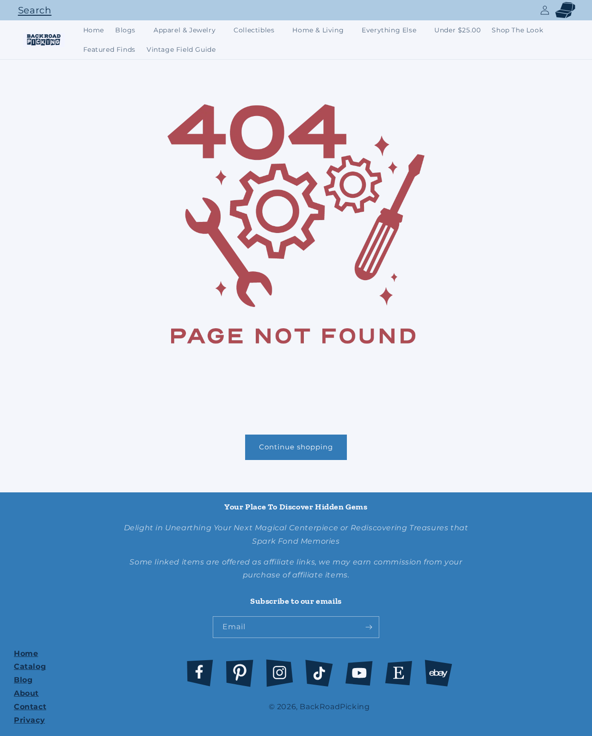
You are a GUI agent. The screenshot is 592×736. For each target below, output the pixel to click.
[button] (32, 10)
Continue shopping (296, 446)
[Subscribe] (368, 627)
